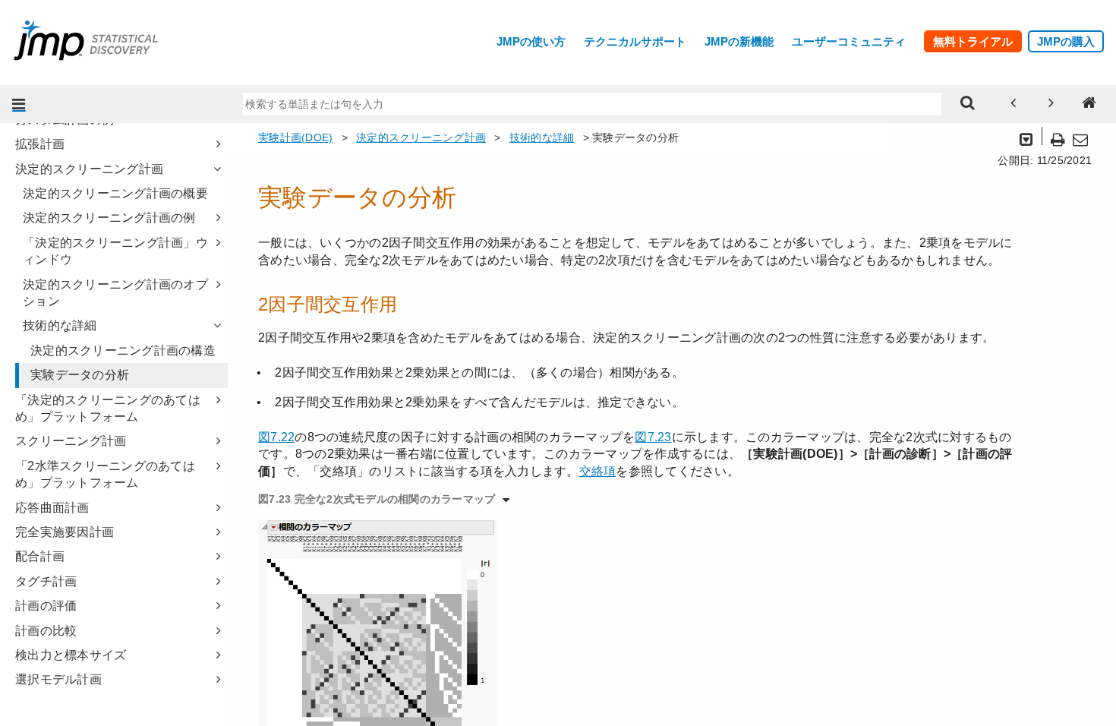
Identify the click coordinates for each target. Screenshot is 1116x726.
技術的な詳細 (60, 325)
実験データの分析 (79, 374)
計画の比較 (46, 630)
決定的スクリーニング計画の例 (109, 217)
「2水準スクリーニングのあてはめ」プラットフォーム (105, 474)
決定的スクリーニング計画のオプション (115, 293)
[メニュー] (19, 104)
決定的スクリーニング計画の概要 (115, 193)
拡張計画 (40, 143)
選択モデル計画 (58, 679)
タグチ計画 (46, 581)
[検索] (968, 104)
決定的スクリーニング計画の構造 (123, 350)
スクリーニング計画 (70, 440)
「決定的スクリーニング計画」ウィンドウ (115, 251)
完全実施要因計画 (64, 532)
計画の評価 (46, 605)
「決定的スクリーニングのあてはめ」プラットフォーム (107, 408)
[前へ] (1013, 104)
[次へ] (1051, 104)
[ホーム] (1089, 104)
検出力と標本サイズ (70, 655)
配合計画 (40, 556)
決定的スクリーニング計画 (89, 169)
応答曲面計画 (52, 507)
